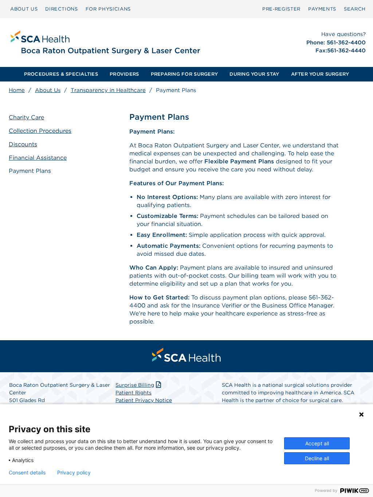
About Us (47, 90)
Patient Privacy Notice (143, 400)
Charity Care (26, 117)
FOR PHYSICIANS (108, 9)
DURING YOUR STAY (254, 74)
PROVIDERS (124, 74)
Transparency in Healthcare (108, 90)
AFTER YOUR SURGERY (320, 74)
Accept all (317, 443)
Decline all (317, 458)
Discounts (23, 144)
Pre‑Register (281, 9)
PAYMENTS (322, 9)
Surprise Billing (134, 385)
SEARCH (355, 9)
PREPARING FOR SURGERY (184, 74)
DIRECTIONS (61, 9)
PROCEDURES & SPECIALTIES (61, 74)
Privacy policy (74, 473)
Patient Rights (133, 392)
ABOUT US (24, 9)
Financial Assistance (38, 157)
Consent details (27, 473)
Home (17, 90)
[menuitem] (23, 9)
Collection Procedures (40, 130)
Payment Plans (30, 170)
